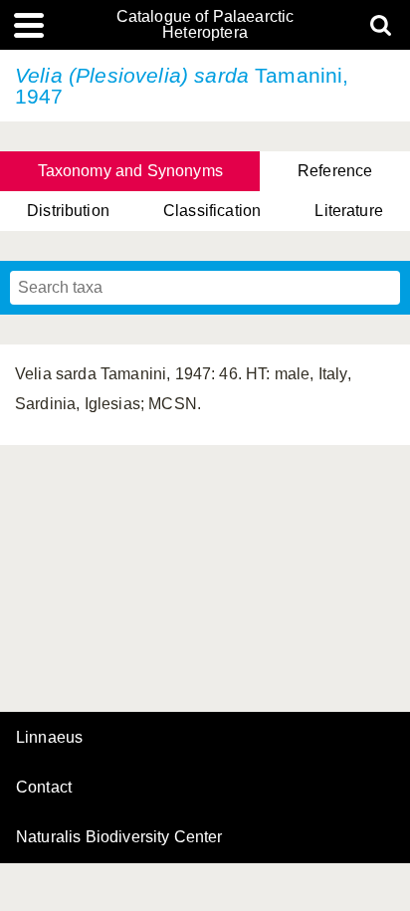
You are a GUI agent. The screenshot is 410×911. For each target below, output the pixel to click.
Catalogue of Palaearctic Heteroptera (205, 25)
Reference (335, 170)
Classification (212, 210)
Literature (348, 210)
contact (44, 787)
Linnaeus (49, 738)
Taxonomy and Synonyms (130, 170)
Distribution (68, 210)
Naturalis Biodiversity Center (119, 837)
